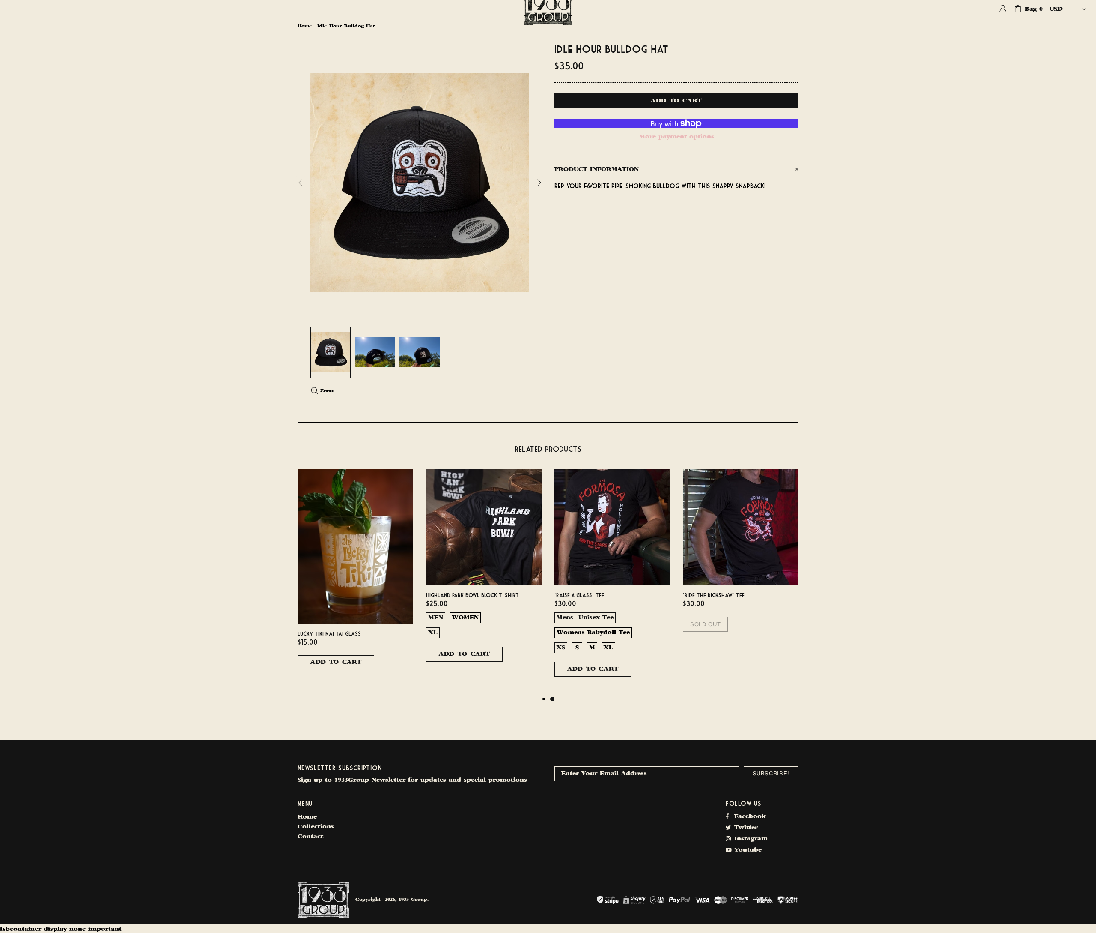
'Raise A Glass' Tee (579, 595)
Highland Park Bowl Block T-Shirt (472, 595)
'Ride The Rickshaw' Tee (714, 595)
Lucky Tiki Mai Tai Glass (329, 633)
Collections (316, 827)
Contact (310, 837)
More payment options (676, 137)
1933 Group (323, 900)
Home (305, 26)
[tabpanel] (612, 581)
